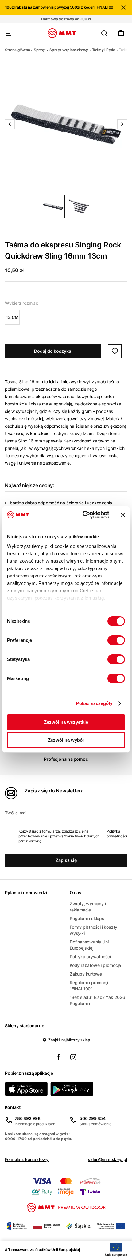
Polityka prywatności (117, 833)
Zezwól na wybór (66, 740)
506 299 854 (93, 1118)
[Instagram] (73, 1058)
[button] (66, 124)
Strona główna (17, 49)
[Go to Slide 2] (78, 206)
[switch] (116, 640)
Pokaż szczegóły (94, 703)
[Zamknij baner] (123, 515)
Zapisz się (66, 860)
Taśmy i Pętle (103, 49)
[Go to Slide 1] (53, 206)
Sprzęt (40, 49)
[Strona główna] (62, 33)
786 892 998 (28, 1118)
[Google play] (71, 1089)
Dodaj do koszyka (52, 351)
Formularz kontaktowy (27, 1159)
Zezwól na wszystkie (66, 722)
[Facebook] (58, 1058)
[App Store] (26, 1089)
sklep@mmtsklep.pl (107, 1159)
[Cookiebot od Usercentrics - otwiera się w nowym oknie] (83, 515)
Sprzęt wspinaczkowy (68, 49)
